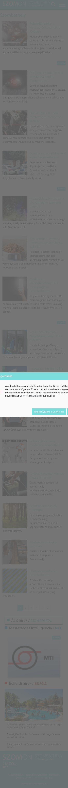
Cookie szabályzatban (30, 395)
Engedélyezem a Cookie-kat (49, 411)
